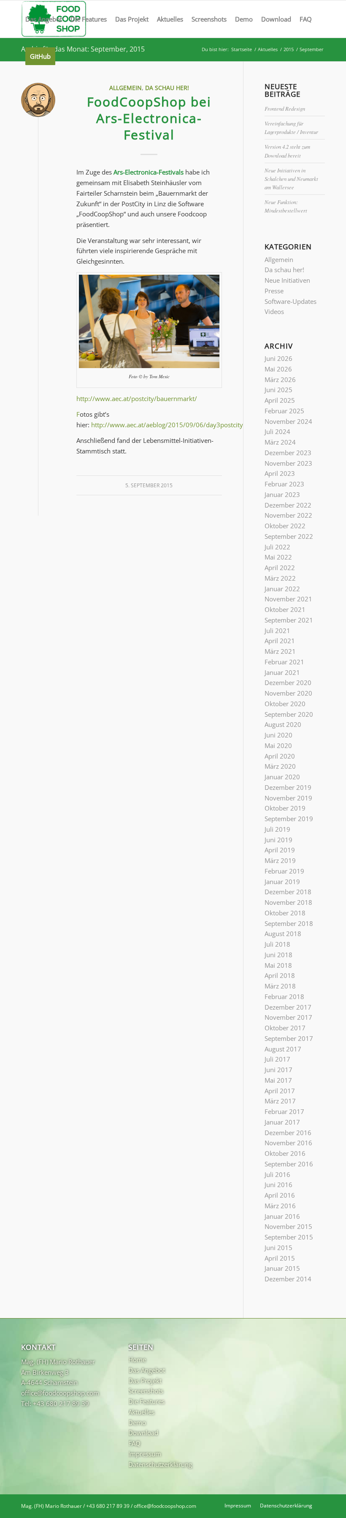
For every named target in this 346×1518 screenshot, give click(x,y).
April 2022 (280, 567)
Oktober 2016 (285, 1153)
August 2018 (283, 933)
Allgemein (125, 88)
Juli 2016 (277, 1174)
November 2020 (288, 693)
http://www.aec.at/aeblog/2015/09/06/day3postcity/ (168, 424)
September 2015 (289, 1237)
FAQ (134, 1443)
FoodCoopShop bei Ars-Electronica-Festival (149, 118)
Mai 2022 (278, 557)
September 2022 (289, 536)
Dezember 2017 (288, 1007)
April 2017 (280, 1091)
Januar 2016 (282, 1216)
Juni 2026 (278, 358)
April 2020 (280, 756)
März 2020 (280, 766)
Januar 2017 (282, 1122)
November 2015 (288, 1226)
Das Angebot (146, 1370)
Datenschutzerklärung (160, 1464)
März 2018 (280, 986)
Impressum (144, 1454)
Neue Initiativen (287, 280)
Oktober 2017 (285, 1028)
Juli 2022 (277, 547)
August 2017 (283, 1049)
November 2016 (288, 1142)
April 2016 (280, 1195)
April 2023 (280, 473)
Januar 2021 (282, 672)
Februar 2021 (284, 662)
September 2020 (289, 714)
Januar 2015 (282, 1268)
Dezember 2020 (288, 682)
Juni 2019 (278, 839)
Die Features (146, 1401)
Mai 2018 (278, 965)
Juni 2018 (278, 954)
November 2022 (288, 515)
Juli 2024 (277, 431)
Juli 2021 (277, 630)
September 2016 (289, 1164)
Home (137, 1359)
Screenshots (145, 1391)
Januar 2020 (282, 777)
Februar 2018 (284, 996)
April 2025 (280, 400)
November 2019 (288, 798)
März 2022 (280, 578)
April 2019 (280, 850)
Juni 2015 (278, 1247)
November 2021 (288, 599)
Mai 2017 (278, 1080)
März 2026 (280, 379)
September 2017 (289, 1038)
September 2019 (289, 818)
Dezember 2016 (288, 1132)
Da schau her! (167, 88)
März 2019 (280, 860)
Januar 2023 (282, 494)
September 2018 (289, 923)
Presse (274, 291)
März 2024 (280, 442)
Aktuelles (141, 1412)
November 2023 (288, 463)
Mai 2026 (278, 369)
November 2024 (288, 421)
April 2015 (280, 1258)
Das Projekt (145, 1380)
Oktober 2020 (285, 703)
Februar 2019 (284, 871)
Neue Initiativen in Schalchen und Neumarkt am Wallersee (291, 179)
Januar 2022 (282, 588)
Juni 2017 (278, 1069)
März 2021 (280, 651)
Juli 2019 (277, 829)
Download (143, 1432)
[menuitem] (43, 19)
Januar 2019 (282, 881)
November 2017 (288, 1017)
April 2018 (280, 975)
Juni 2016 (278, 1184)
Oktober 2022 (285, 525)
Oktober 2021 (285, 609)
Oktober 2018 (285, 913)
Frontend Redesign (285, 108)
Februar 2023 (284, 484)
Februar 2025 (284, 411)
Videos (274, 311)
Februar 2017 (284, 1111)
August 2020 (283, 724)
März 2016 (280, 1205)
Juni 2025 (278, 389)
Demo (137, 1422)
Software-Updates (290, 301)
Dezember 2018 (288, 891)
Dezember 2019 (288, 787)
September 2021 (289, 620)
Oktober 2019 (285, 808)
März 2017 (280, 1101)
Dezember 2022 (288, 505)
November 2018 (288, 902)
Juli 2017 (277, 1059)
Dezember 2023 (288, 452)
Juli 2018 (277, 944)
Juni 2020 (278, 735)
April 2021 (280, 640)
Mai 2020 (278, 745)
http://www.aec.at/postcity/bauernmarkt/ (136, 398)
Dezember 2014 (288, 1279)
